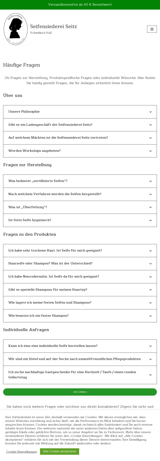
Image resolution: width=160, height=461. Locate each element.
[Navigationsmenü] (152, 29)
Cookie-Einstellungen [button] (21, 452)
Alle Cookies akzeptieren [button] (59, 451)
